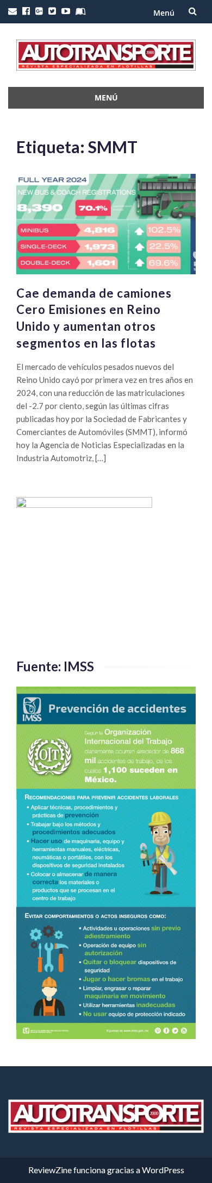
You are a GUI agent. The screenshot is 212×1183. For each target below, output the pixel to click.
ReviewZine (50, 1170)
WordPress (163, 1170)
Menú (163, 13)
